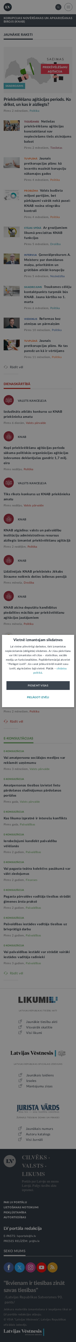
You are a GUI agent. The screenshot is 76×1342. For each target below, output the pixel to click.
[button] (38, 697)
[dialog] (38, 671)
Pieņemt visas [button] (38, 685)
